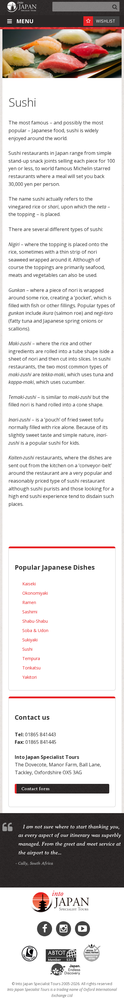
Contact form (35, 788)
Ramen (29, 602)
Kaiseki (29, 584)
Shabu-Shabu (35, 621)
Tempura (31, 658)
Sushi (27, 649)
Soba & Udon (35, 630)
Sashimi (29, 612)
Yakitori (29, 677)
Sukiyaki (30, 640)
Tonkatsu (31, 668)
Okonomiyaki (35, 593)
